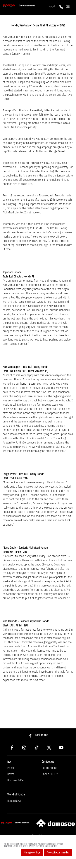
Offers (10, 774)
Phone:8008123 (50, 774)
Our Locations (49, 767)
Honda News (14, 800)
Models (11, 767)
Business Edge (15, 780)
